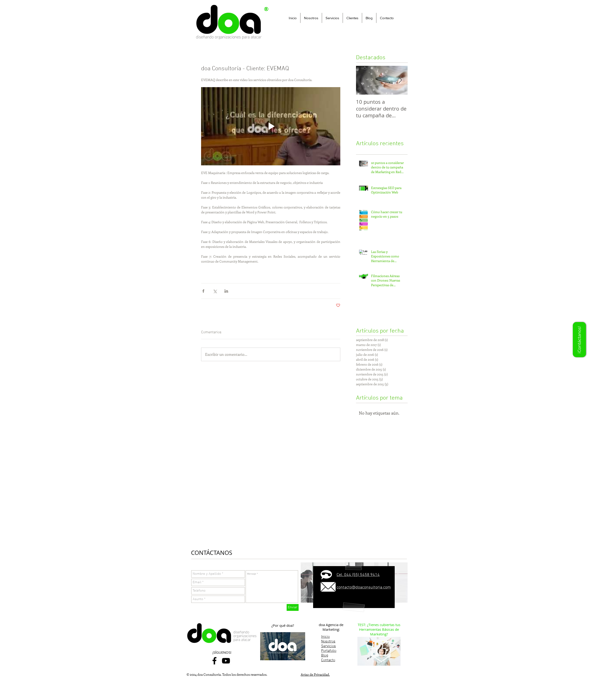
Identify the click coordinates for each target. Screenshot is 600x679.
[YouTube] (226, 661)
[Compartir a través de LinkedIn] (226, 291)
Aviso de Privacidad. (315, 674)
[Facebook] (214, 661)
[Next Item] (400, 80)
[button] (332, 18)
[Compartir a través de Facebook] (203, 291)
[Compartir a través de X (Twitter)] (215, 291)
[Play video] (270, 126)
